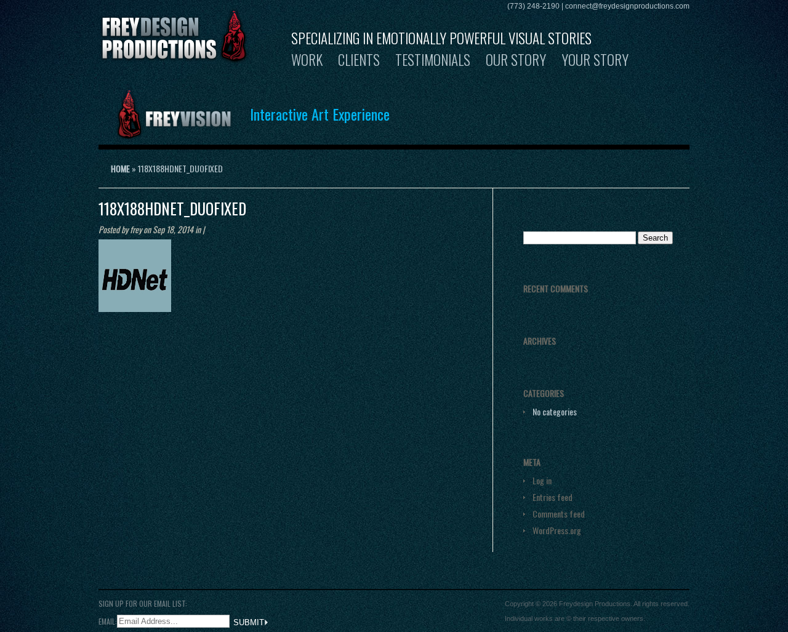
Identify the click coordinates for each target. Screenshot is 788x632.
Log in (542, 480)
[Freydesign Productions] (174, 56)
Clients (359, 60)
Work (307, 60)
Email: (107, 620)
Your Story (595, 60)
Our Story (516, 60)
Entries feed (553, 496)
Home (120, 168)
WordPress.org (557, 530)
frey (136, 229)
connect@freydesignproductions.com (627, 6)
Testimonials (432, 60)
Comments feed (559, 513)
